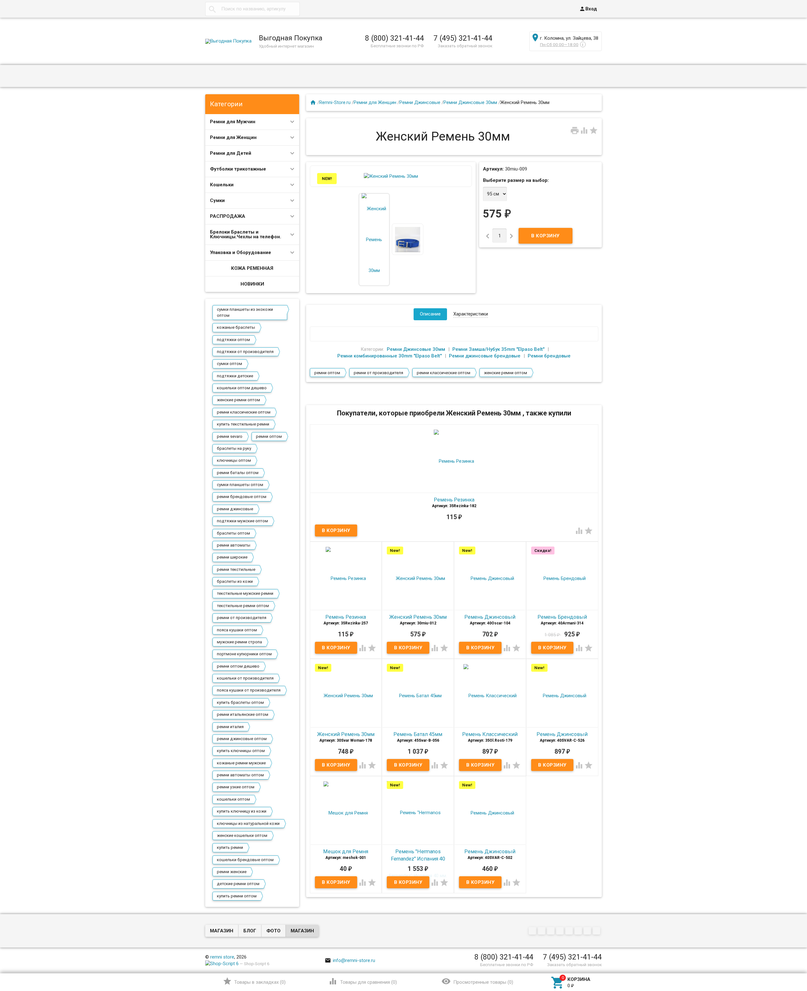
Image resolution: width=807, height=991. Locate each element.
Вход (588, 9)
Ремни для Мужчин (232, 122)
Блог (249, 931)
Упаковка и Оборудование (240, 252)
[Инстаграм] (597, 931)
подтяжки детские (235, 376)
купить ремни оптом (237, 896)
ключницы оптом (234, 460)
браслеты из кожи (235, 581)
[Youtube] (588, 931)
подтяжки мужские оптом (242, 521)
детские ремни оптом (238, 883)
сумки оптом (229, 363)
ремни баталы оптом (237, 472)
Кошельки (222, 185)
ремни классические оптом (243, 412)
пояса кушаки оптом (237, 630)
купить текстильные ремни (243, 424)
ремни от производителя (241, 617)
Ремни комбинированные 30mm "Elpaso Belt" (389, 356)
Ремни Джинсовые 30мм (470, 102)
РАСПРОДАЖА (227, 216)
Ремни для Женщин (233, 137)
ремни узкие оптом (235, 787)
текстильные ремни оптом (243, 605)
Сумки (217, 200)
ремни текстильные (236, 569)
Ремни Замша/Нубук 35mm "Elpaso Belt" (498, 349)
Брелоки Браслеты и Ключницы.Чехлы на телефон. (245, 234)
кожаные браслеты (236, 327)
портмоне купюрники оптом (244, 654)
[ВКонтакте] (533, 931)
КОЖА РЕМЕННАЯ (252, 268)
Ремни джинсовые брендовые (484, 356)
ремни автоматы (233, 545)
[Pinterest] (569, 931)
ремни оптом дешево (238, 666)
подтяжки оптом (233, 339)
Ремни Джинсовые (419, 102)
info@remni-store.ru (350, 960)
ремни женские (232, 871)
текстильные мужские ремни (245, 593)
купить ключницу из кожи (241, 811)
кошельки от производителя (245, 678)
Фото (273, 931)
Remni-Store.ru (335, 102)
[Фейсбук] (551, 931)
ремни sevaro (229, 436)
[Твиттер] (560, 931)
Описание (430, 314)
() (254, 981)
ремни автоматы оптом (240, 775)
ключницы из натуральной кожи (248, 823)
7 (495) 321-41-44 (462, 38)
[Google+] (542, 931)
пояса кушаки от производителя (249, 690)
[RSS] (578, 931)
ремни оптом (269, 436)
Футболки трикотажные (238, 169)
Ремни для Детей (230, 153)
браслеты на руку (234, 448)
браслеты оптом (233, 533)
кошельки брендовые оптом (245, 859)
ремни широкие (232, 557)
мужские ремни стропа (239, 642)
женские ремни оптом (238, 399)
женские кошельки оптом (242, 835)
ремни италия (230, 726)
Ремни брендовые (549, 356)
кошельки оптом (233, 799)
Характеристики (470, 314)
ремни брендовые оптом (241, 496)
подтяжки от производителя (245, 351)
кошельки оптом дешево (242, 387)
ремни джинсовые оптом (242, 738)
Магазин (221, 931)
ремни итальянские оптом (242, 714)
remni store (222, 957)
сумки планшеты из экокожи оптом (245, 312)
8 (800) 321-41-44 (394, 38)
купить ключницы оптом (241, 750)
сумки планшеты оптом (240, 484)
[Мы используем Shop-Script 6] (222, 963)
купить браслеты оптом (240, 702)
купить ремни (230, 847)
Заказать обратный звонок (465, 45)
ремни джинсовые (235, 509)
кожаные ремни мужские (241, 763)
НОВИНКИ (252, 284)
